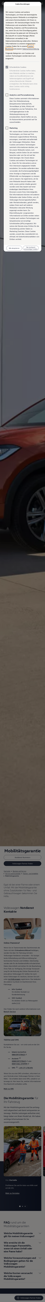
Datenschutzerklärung (30, 49)
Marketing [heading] (13, 128)
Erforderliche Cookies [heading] (18, 67)
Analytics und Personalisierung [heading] (22, 95)
